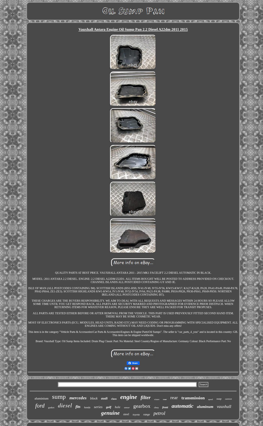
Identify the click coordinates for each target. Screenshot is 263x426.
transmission (193, 398)
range (146, 414)
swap (218, 399)
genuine (110, 413)
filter (146, 397)
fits (78, 406)
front (165, 407)
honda (87, 407)
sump (59, 396)
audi (104, 398)
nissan (156, 399)
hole (117, 407)
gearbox (141, 406)
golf (108, 407)
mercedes (78, 397)
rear (174, 397)
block (94, 398)
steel (126, 414)
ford (40, 405)
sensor (127, 407)
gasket (51, 407)
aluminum (205, 407)
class (114, 398)
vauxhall (224, 406)
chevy (156, 407)
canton (228, 399)
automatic (182, 406)
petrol (159, 413)
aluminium (41, 398)
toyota (136, 414)
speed (210, 399)
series (98, 407)
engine (128, 397)
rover (165, 399)
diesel (65, 405)
